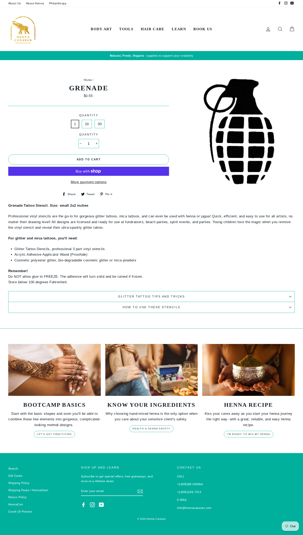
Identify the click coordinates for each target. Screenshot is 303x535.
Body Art (101, 29)
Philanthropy (57, 3)
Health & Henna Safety (151, 428)
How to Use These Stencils (151, 307)
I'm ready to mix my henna (248, 434)
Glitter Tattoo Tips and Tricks (151, 296)
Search (13, 468)
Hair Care (152, 29)
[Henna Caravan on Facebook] (83, 504)
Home (88, 80)
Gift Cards (15, 475)
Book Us (202, 29)
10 (87, 124)
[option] (151, 55)
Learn (179, 29)
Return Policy (17, 497)
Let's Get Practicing (54, 434)
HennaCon (15, 504)
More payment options (89, 182)
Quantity (88, 115)
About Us (14, 3)
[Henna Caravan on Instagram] (92, 504)
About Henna (35, 3)
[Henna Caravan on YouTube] (101, 504)
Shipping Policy (18, 483)
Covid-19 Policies (20, 511)
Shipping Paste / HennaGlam (28, 490)
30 (100, 124)
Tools (126, 29)
